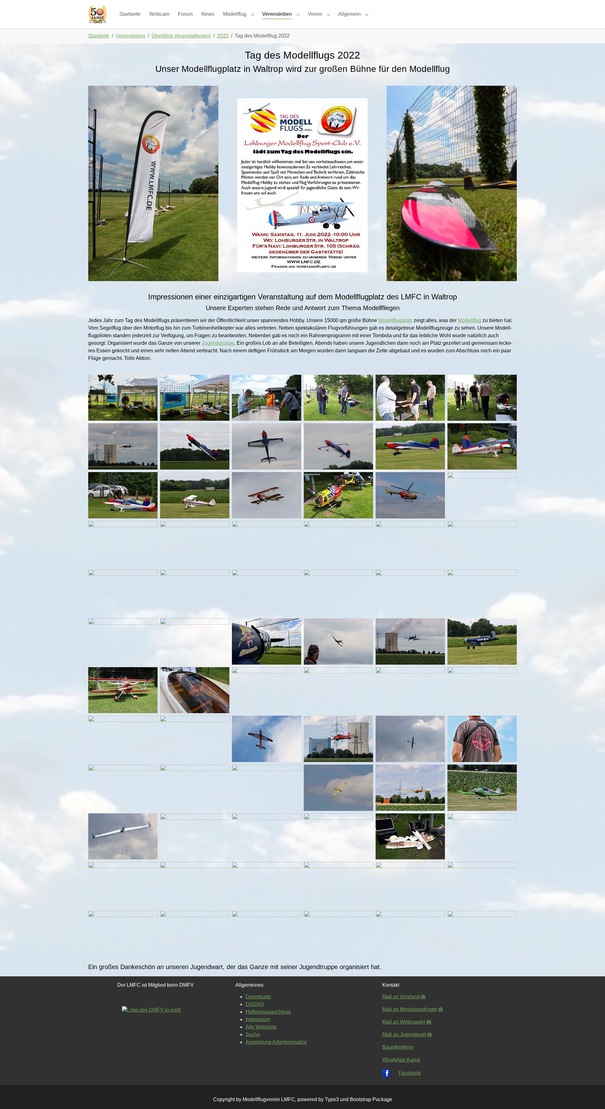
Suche (252, 1034)
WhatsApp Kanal (401, 1059)
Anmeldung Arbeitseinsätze (276, 1042)
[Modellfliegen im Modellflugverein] (97, 14)
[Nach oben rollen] (591, 1095)
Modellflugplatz (395, 320)
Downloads (258, 996)
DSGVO (254, 1004)
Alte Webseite (261, 1027)
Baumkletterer (397, 1047)
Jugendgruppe (218, 343)
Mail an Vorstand (401, 996)
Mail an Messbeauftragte (409, 1009)
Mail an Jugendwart (404, 1034)
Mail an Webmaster (403, 1022)
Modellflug (469, 320)
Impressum (257, 1019)
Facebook (410, 1073)
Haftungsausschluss (268, 1011)
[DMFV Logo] (155, 1030)
